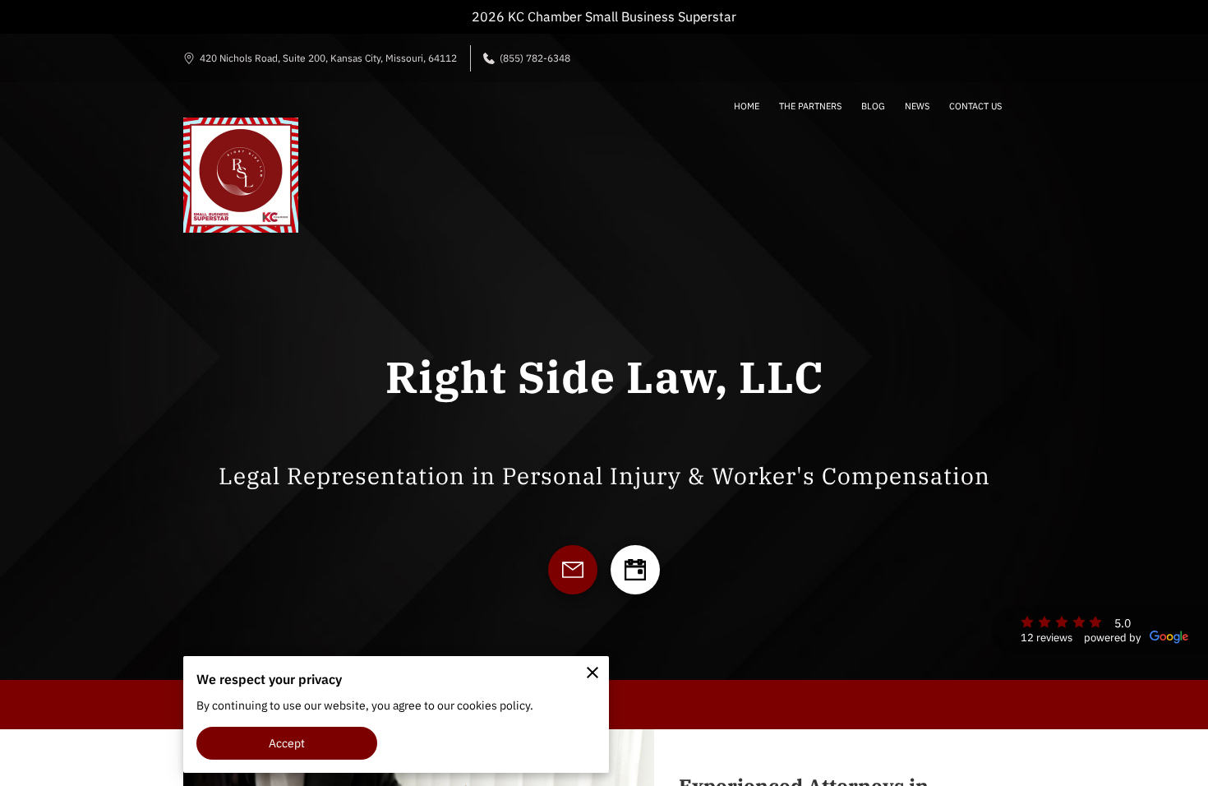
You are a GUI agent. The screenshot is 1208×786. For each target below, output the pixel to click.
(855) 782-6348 (535, 58)
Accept (287, 743)
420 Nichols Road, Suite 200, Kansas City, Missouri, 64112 (328, 58)
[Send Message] (572, 569)
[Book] (635, 569)
